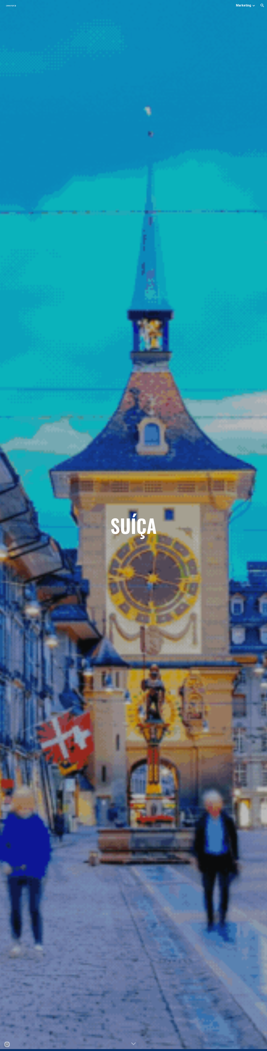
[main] (133, 525)
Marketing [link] (243, 5)
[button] (262, 5)
